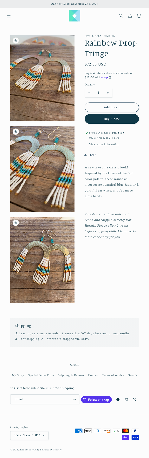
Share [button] (92, 154)
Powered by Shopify (51, 450)
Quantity (90, 84)
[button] (8, 15)
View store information (104, 144)
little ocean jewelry (29, 450)
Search (132, 375)
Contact (93, 375)
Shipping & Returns (71, 375)
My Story (18, 375)
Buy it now (112, 119)
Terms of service (113, 375)
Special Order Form (41, 375)
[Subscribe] (74, 399)
